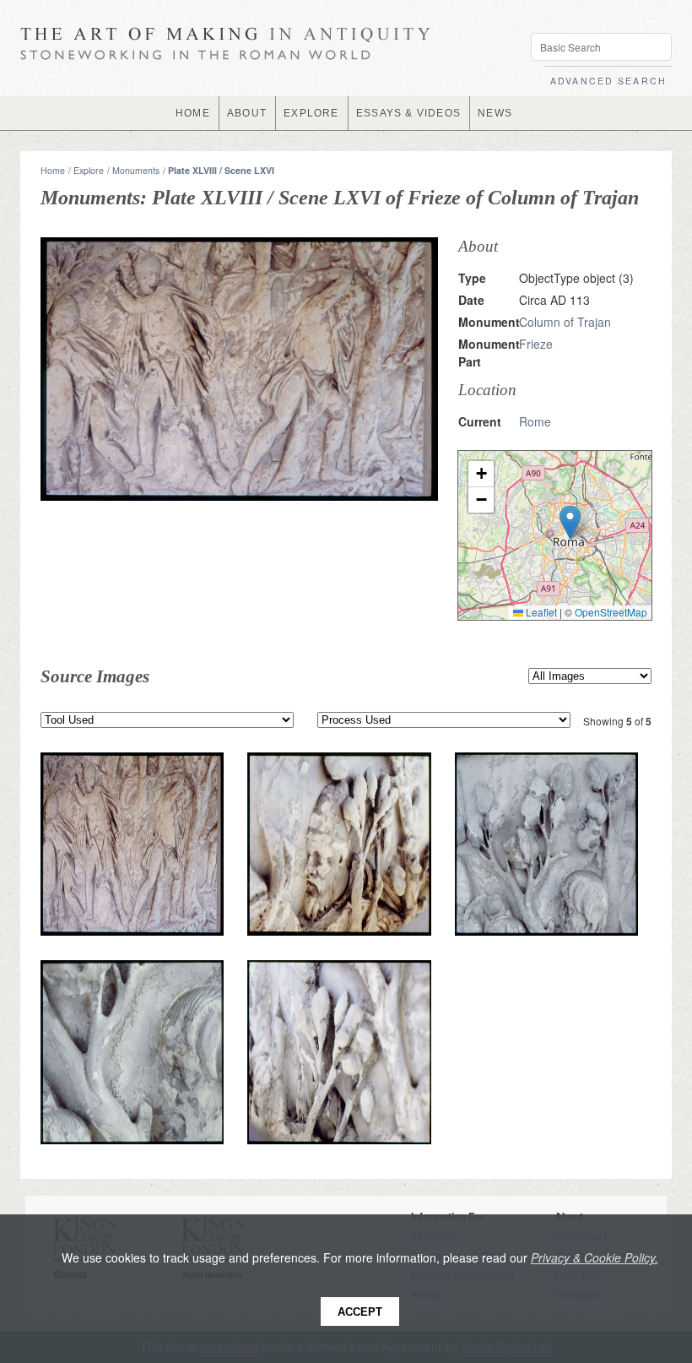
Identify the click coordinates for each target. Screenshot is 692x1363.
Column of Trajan (565, 321)
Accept (360, 1312)
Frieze (536, 343)
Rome (535, 421)
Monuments (135, 170)
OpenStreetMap (611, 612)
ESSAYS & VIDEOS (408, 113)
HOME (193, 113)
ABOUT (247, 113)
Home (53, 170)
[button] (570, 522)
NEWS (495, 113)
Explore (88, 170)
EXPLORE (311, 113)
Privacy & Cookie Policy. (594, 1257)
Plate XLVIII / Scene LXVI (221, 170)
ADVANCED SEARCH (608, 80)
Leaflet (540, 612)
